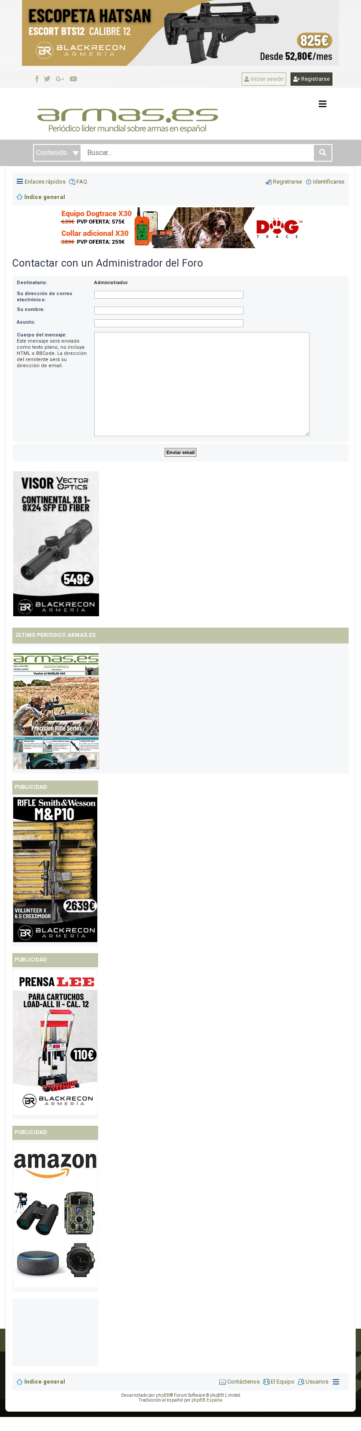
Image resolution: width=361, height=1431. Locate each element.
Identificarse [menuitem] (328, 181)
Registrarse (315, 79)
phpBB (163, 1395)
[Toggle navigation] (322, 104)
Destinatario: (32, 282)
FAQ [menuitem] (82, 181)
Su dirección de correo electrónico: (44, 297)
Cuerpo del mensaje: (41, 335)
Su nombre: (30, 309)
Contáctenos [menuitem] (243, 1381)
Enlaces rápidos (45, 181)
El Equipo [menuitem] (283, 1381)
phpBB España (207, 1400)
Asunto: (26, 322)
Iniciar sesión (266, 79)
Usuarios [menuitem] (317, 1381)
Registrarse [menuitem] (287, 181)
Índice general (44, 1381)
